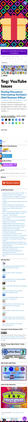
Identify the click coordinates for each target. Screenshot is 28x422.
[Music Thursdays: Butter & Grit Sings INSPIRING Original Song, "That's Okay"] (4, 277)
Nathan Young (8, 100)
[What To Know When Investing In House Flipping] (4, 284)
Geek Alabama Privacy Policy (10, 418)
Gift (3, 45)
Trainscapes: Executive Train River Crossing (13, 237)
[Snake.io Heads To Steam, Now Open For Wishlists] (4, 271)
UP (12, 419)
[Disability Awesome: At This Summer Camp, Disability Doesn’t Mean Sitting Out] (4, 302)
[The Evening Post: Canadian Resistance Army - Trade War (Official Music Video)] (4, 264)
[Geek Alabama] (14, 70)
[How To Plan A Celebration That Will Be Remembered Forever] (4, 322)
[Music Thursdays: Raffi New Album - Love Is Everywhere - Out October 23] (4, 295)
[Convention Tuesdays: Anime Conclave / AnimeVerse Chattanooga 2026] (4, 289)
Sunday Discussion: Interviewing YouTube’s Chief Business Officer (14, 94)
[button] (3, 420)
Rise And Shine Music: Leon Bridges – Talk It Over (15, 196)
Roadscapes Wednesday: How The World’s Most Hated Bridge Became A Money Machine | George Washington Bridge (15, 244)
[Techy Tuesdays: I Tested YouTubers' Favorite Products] (4, 308)
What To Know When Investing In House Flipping (14, 211)
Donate (8, 155)
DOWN (15, 419)
